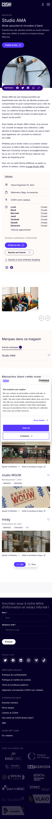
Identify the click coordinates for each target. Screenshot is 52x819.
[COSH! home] (6, 4)
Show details (39, 420)
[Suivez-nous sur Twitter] (5, 660)
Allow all (26, 428)
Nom (4, 613)
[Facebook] (17, 88)
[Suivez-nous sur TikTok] (44, 660)
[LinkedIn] (28, 88)
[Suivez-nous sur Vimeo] (36, 660)
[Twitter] (22, 88)
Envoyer (9, 641)
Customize (24, 436)
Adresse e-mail (9, 625)
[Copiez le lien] (38, 88)
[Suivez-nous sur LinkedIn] (21, 660)
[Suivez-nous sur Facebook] (13, 660)
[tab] (12, 347)
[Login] (42, 4)
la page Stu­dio (35, 166)
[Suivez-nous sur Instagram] (28, 660)
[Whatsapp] (33, 88)
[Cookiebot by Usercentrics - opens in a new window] (38, 380)
